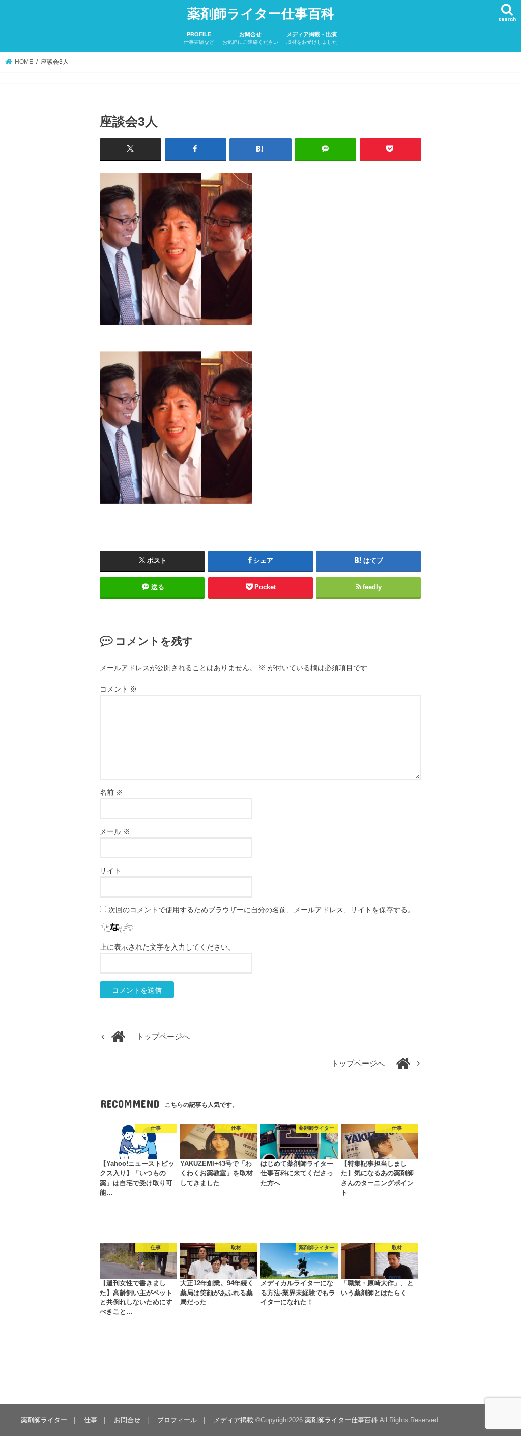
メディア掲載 (233, 1420)
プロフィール (177, 1420)
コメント (118, 689)
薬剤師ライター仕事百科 (260, 13)
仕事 (90, 1420)
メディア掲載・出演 (311, 38)
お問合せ (250, 38)
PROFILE (199, 38)
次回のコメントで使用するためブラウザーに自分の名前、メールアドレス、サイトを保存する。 (261, 910)
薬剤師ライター (44, 1420)
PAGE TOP (498, 1384)
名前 (111, 792)
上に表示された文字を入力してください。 (167, 947)
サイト (110, 871)
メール (115, 831)
